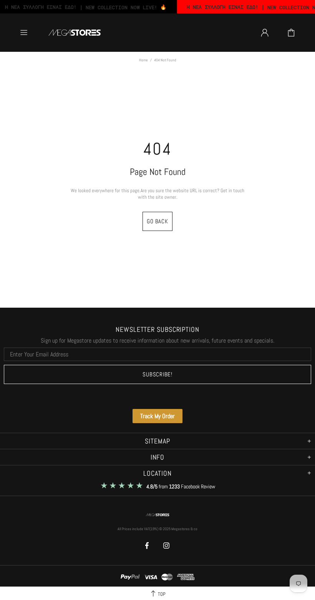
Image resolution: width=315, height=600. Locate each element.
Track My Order (157, 416)
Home (143, 60)
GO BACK (157, 221)
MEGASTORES (74, 32)
